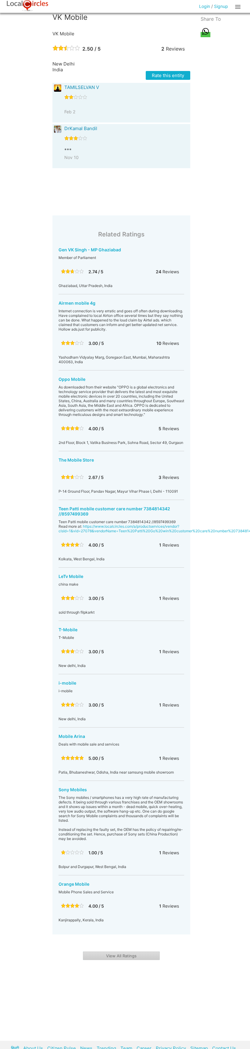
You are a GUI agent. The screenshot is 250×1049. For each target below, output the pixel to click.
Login (204, 6)
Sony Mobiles (73, 789)
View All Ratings (121, 955)
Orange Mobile (74, 884)
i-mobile (67, 683)
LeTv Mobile (71, 576)
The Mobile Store (76, 459)
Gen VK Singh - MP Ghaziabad (90, 249)
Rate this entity (168, 75)
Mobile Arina (72, 736)
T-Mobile (68, 629)
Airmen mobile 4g (77, 303)
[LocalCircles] (27, 6)
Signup (221, 6)
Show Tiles (239, 6)
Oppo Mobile (72, 379)
